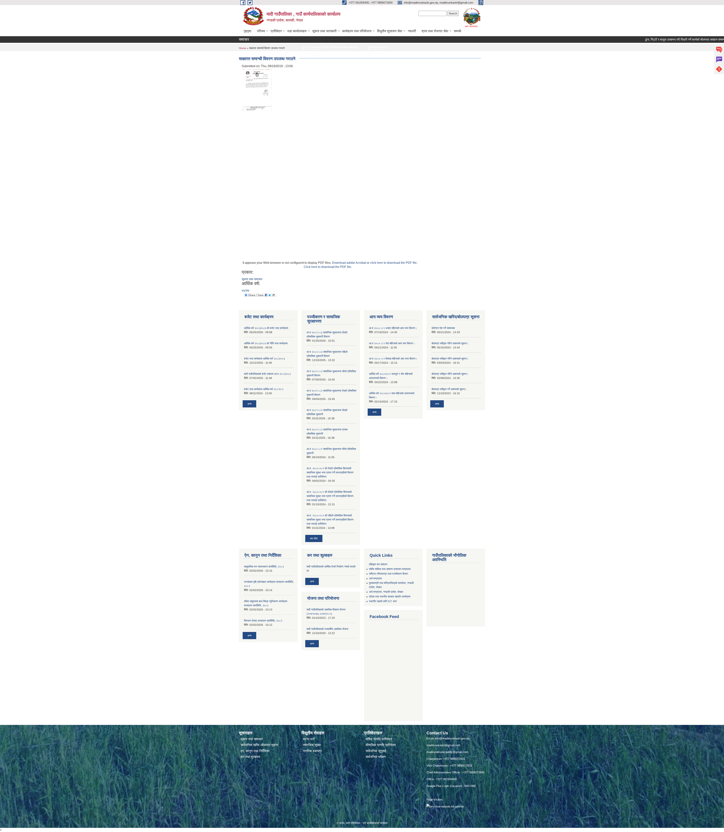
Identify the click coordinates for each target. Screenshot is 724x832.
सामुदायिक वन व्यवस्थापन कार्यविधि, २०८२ (264, 566)
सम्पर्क (457, 31)
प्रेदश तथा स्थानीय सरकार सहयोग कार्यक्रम (389, 596)
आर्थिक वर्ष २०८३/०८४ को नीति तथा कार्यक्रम (266, 343)
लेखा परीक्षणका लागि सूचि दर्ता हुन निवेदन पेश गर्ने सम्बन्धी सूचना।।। (303, 47)
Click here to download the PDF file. (328, 266)
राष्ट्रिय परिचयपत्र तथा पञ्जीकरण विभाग (388, 573)
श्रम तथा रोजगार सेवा (435, 31)
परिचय (261, 31)
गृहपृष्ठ (247, 31)
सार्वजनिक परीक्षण (376, 757)
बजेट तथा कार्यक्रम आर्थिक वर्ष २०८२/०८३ (264, 358)
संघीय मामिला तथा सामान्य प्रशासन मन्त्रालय (390, 569)
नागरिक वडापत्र (312, 751)
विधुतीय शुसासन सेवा (389, 31)
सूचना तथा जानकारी (324, 31)
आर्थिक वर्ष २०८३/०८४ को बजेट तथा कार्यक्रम (266, 328)
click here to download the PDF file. (393, 262)
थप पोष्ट (314, 538)
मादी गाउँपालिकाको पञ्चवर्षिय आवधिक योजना (327, 628)
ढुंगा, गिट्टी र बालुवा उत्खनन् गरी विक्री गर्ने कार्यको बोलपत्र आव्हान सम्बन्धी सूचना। (647, 39)
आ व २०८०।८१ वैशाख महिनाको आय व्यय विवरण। (393, 358)
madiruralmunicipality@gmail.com (447, 752)
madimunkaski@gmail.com (443, 745)
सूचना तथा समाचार (252, 279)
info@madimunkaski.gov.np (452, 738)
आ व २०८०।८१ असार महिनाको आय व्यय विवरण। (393, 328)
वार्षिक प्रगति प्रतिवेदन (379, 739)
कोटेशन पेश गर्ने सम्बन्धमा (443, 328)
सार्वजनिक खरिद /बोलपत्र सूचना (259, 745)
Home (242, 48)
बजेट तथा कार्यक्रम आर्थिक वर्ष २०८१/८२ (263, 389)
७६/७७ (245, 290)
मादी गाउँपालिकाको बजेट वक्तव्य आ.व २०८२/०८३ (267, 373)
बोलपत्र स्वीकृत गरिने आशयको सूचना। (450, 343)
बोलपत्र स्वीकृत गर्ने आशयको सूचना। (449, 389)
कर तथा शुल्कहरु (250, 757)
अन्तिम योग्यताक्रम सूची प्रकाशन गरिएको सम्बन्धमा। (353, 47)
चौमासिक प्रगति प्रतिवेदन (381, 745)
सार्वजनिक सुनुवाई (376, 751)
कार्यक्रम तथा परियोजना (356, 31)
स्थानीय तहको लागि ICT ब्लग (383, 601)
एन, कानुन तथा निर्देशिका (255, 751)
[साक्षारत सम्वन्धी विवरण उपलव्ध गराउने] (257, 89)
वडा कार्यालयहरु (297, 31)
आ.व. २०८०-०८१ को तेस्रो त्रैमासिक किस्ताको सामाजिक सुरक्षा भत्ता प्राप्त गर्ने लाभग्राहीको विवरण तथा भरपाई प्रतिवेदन (330, 472)
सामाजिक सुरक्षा (312, 745)
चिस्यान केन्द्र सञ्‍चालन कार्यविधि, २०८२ (263, 620)
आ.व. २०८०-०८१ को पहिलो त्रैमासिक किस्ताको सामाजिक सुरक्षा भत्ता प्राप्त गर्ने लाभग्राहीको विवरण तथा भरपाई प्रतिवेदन (330, 519)
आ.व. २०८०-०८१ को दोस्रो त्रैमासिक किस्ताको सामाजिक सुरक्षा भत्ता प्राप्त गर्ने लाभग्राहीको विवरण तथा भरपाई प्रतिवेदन (330, 496)
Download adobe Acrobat (349, 262)
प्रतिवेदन (276, 31)
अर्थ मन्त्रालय (375, 578)
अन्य (249, 403)
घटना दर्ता (309, 739)
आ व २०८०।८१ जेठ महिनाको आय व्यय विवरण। (392, 343)
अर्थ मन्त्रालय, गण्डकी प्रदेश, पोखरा (386, 591)
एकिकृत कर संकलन (378, 564)
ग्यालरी (412, 31)
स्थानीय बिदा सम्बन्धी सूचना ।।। (259, 47)
